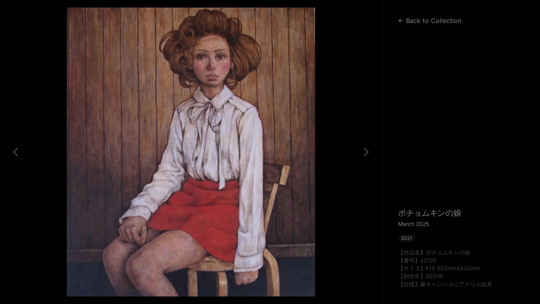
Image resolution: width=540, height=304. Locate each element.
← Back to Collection (429, 21)
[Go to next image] (366, 152)
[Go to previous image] (15, 152)
